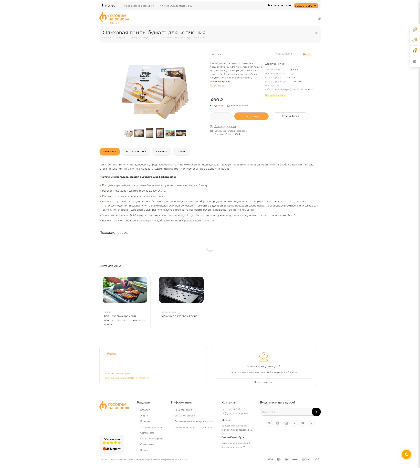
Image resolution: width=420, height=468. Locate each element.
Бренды (145, 421)
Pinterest (311, 423)
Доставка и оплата (151, 427)
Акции (144, 415)
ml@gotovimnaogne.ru (235, 413)
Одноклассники (294, 423)
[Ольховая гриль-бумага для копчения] (155, 87)
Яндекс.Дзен (302, 423)
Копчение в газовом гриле (178, 316)
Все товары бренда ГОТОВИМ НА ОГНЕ (127, 378)
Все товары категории (117, 373)
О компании (147, 444)
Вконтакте (269, 423)
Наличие (161, 152)
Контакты (146, 450)
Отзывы (181, 152)
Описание (110, 152)
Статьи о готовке (184, 415)
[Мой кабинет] (319, 18)
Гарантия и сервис (151, 438)
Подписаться (316, 412)
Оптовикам (147, 432)
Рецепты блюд (183, 409)
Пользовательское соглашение (193, 427)
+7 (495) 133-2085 (281, 5)
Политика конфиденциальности (194, 421)
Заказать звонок (306, 5)
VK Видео (277, 423)
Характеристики (136, 152)
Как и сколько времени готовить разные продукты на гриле (124, 320)
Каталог (145, 409)
